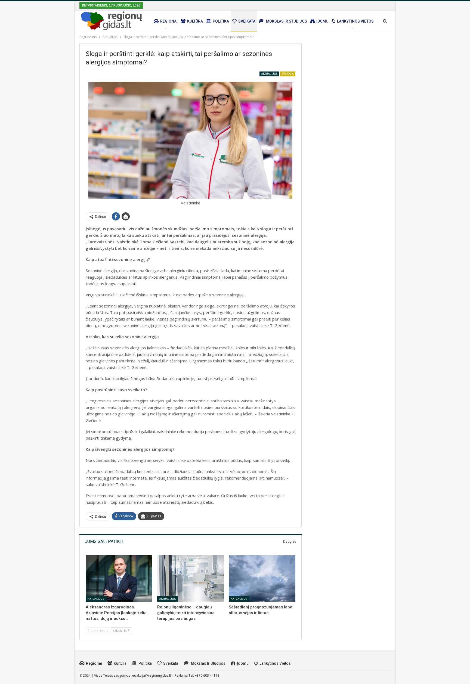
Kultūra (195, 21)
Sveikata (246, 21)
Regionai (169, 21)
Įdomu (322, 21)
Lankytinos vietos (355, 21)
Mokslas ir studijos (286, 21)
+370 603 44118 (207, 675)
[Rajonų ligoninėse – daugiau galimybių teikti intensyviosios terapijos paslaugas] (190, 578)
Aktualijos (269, 73)
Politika (221, 21)
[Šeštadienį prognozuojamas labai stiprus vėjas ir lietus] (262, 578)
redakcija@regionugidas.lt (151, 675)
